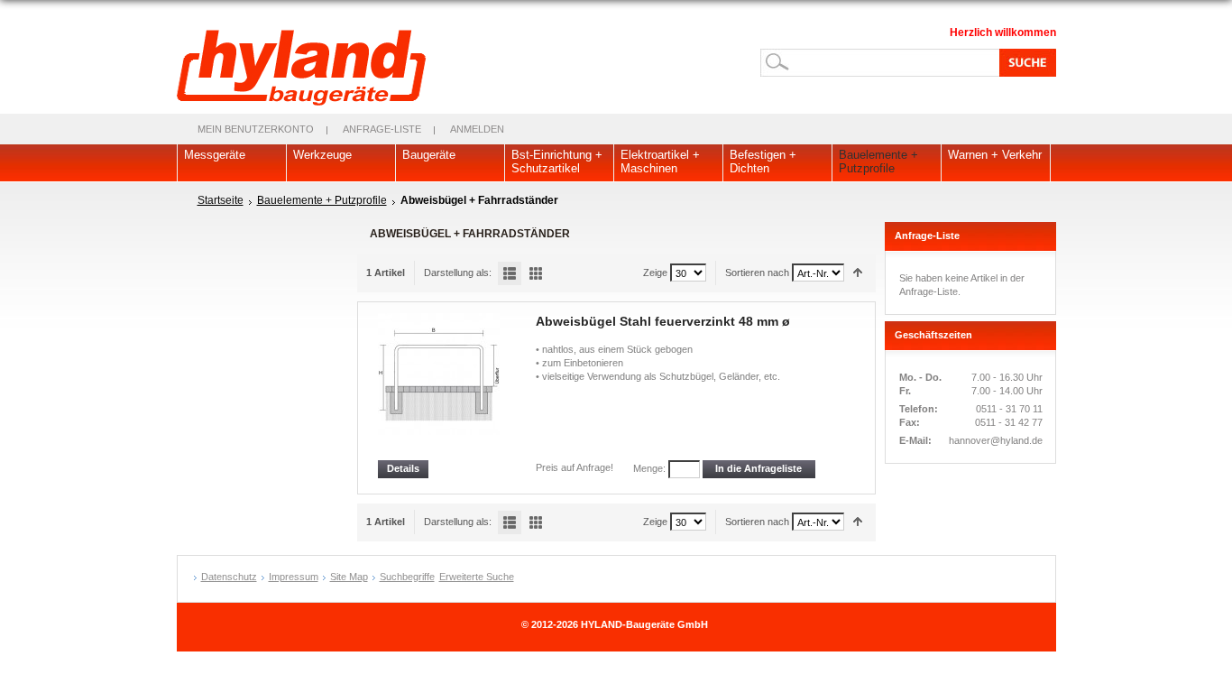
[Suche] (1025, 62)
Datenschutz (229, 576)
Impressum (293, 576)
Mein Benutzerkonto (256, 129)
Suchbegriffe (407, 576)
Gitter (535, 273)
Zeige (655, 272)
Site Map (349, 576)
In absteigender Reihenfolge (858, 273)
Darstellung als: (458, 272)
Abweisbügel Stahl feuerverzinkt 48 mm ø (663, 321)
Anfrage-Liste (382, 129)
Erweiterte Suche (476, 576)
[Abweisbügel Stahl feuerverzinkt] (440, 386)
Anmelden (477, 129)
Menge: (649, 468)
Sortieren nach (757, 272)
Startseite (221, 200)
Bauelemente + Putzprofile (322, 200)
